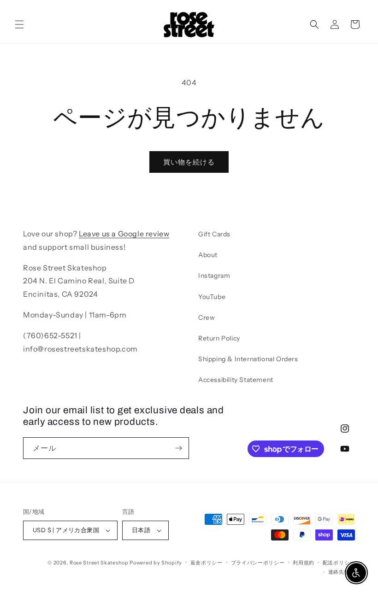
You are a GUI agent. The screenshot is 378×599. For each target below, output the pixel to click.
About (208, 255)
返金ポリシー (206, 562)
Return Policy (219, 338)
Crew (206, 317)
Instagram (214, 275)
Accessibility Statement (235, 380)
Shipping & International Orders (248, 359)
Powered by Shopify (156, 562)
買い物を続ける (189, 162)
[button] (19, 24)
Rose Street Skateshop (99, 562)
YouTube (211, 297)
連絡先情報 (341, 572)
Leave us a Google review (124, 233)
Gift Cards (214, 234)
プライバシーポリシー (258, 562)
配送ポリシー (339, 562)
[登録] (178, 448)
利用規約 (303, 562)
